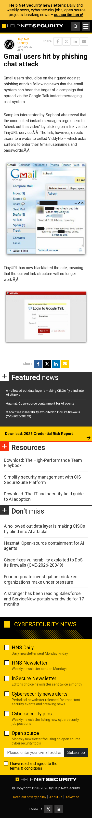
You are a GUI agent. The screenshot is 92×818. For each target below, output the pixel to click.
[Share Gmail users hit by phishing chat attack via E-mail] (84, 41)
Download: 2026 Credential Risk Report (39, 433)
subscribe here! (68, 14)
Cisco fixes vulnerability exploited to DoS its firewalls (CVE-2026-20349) (43, 562)
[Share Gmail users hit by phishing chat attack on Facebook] (57, 41)
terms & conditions (26, 768)
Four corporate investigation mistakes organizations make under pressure (41, 579)
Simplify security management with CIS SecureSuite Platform (42, 479)
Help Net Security (23, 41)
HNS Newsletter (30, 663)
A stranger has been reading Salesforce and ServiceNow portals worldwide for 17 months (44, 599)
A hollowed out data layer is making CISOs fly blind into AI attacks (44, 528)
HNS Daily (23, 648)
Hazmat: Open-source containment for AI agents (40, 403)
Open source (25, 733)
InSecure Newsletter (34, 678)
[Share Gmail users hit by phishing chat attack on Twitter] (66, 41)
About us (55, 797)
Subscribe (76, 752)
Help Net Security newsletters (37, 5)
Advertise (72, 797)
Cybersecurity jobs (32, 714)
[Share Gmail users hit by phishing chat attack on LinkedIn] (75, 41)
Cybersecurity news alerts (39, 694)
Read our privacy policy (29, 797)
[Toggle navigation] (86, 26)
